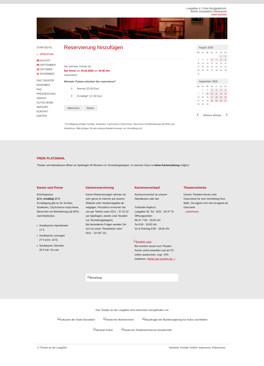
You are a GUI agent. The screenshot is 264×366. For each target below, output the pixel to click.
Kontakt (42, 111)
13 (225, 94)
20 (225, 97)
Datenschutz (219, 347)
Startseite (44, 47)
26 (221, 101)
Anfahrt (42, 107)
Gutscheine (45, 102)
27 (225, 101)
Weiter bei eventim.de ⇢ (161, 258)
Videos (41, 98)
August (43, 60)
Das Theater (45, 80)
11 (216, 94)
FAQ (39, 89)
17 (212, 97)
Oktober (44, 69)
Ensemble (43, 84)
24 (212, 101)
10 (212, 94)
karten (42, 115)
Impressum (205, 347)
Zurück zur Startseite (58, 10)
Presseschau (46, 93)
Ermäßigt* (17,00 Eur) (89, 96)
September (46, 64)
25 (216, 101)
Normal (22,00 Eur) (88, 88)
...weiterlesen (191, 211)
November (45, 73)
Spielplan (46, 54)
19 (221, 97)
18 (216, 97)
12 (221, 94)
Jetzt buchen (219, 14)
